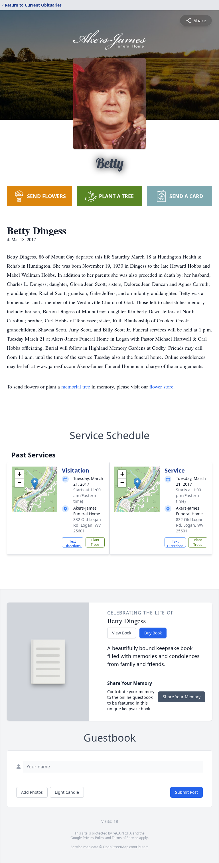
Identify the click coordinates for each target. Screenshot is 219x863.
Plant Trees (95, 542)
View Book (121, 633)
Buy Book (153, 633)
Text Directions (72, 543)
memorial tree (75, 386)
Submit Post (186, 792)
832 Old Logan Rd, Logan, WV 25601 (87, 525)
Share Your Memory (181, 696)
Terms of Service (125, 837)
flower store (161, 386)
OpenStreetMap (115, 846)
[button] (34, 483)
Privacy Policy (93, 837)
